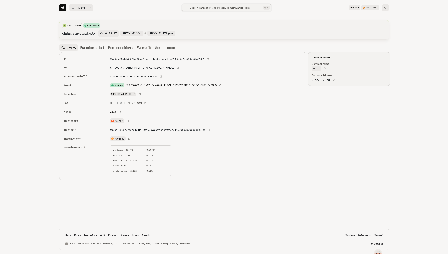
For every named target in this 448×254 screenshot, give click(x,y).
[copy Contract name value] (324, 68)
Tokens (135, 235)
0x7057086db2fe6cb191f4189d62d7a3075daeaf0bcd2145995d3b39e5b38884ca (157, 129)
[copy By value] (178, 67)
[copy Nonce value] (119, 112)
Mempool (113, 235)
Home (68, 235)
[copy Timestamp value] (139, 94)
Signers (125, 235)
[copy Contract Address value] (333, 79)
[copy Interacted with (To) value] (161, 76)
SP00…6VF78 (321, 79)
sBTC (102, 235)
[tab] (68, 47)
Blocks (77, 235)
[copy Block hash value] (209, 130)
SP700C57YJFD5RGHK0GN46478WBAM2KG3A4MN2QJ (142, 67)
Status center (365, 235)
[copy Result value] (220, 85)
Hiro (115, 243)
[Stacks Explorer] (62, 7)
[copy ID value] (207, 59)
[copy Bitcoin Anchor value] (129, 138)
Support (378, 235)
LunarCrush (184, 243)
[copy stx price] (128, 103)
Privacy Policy (144, 243)
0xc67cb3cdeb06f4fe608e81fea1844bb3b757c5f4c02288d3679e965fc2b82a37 (157, 59)
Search (146, 235)
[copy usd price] (145, 103)
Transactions (90, 235)
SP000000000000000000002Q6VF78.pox (133, 76)
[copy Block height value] (128, 121)
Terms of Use (128, 243)
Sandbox (350, 235)
